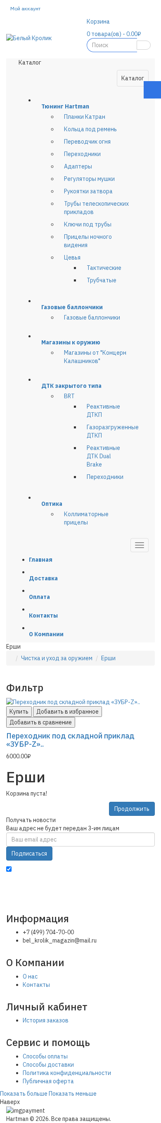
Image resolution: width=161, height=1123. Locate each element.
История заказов (46, 1020)
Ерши (108, 658)
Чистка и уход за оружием (56, 658)
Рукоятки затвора (88, 191)
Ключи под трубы (87, 224)
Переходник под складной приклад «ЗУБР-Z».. (70, 740)
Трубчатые (101, 280)
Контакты (36, 984)
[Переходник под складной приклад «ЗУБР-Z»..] (73, 701)
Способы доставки (48, 1064)
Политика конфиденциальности (67, 1073)
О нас (30, 976)
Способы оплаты (45, 1056)
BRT (69, 396)
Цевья (72, 257)
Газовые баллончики (92, 317)
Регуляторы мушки (89, 179)
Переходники (82, 154)
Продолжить (131, 809)
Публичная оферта (48, 1081)
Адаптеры (78, 166)
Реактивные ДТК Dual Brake (103, 456)
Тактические (104, 268)
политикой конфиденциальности (51, 878)
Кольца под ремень (90, 129)
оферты (144, 878)
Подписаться (29, 853)
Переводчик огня (87, 141)
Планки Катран (84, 116)
